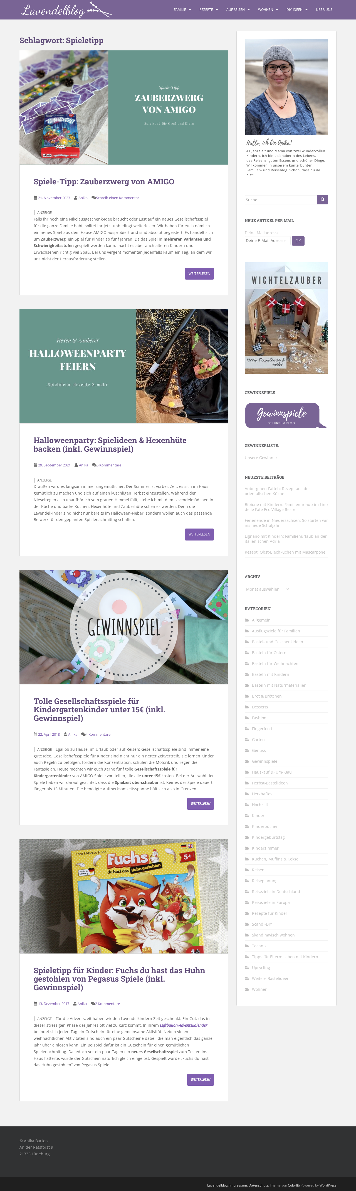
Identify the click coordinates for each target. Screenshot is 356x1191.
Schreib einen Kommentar (117, 197)
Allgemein (261, 620)
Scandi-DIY (262, 924)
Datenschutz (258, 1185)
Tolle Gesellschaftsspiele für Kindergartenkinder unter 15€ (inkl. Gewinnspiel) (99, 709)
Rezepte (206, 9)
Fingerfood (262, 728)
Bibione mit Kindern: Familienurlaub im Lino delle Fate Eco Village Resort (286, 507)
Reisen (258, 869)
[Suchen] (322, 199)
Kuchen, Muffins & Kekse (275, 859)
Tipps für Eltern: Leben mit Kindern (285, 956)
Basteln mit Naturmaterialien (279, 685)
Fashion (259, 717)
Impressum (238, 1185)
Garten (258, 739)
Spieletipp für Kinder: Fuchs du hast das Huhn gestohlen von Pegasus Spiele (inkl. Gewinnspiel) (119, 979)
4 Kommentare (98, 734)
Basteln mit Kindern (270, 674)
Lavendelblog (217, 1185)
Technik (259, 945)
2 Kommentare (107, 1003)
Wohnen (265, 9)
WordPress (328, 1185)
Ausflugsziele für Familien (276, 631)
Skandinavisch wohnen (273, 935)
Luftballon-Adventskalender (183, 1025)
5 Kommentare (109, 465)
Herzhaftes (262, 793)
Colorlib (294, 1185)
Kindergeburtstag (268, 837)
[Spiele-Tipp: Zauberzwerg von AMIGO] (123, 107)
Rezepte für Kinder (269, 913)
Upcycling (261, 967)
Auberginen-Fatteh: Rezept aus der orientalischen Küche (277, 491)
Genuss (259, 750)
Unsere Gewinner (261, 457)
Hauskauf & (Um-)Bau (272, 772)
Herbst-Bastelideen (270, 783)
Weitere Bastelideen (271, 978)
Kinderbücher (265, 826)
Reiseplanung (265, 880)
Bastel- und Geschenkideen (277, 641)
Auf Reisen (235, 9)
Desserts (260, 707)
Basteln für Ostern (269, 652)
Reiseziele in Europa (271, 902)
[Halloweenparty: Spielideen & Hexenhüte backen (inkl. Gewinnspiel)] (123, 366)
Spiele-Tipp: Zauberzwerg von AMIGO (104, 181)
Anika (83, 197)
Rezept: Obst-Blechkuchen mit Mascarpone (285, 552)
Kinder (258, 815)
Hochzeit (260, 804)
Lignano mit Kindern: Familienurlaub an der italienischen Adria (286, 539)
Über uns (324, 9)
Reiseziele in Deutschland (276, 891)
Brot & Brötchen (267, 696)
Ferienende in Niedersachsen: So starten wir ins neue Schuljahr (286, 523)
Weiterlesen (199, 273)
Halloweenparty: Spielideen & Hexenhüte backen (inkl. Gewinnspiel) (110, 444)
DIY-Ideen (294, 9)
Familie (180, 9)
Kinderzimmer (265, 848)
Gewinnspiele (264, 761)
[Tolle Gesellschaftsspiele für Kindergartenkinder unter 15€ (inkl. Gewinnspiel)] (123, 627)
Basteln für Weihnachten (275, 663)
